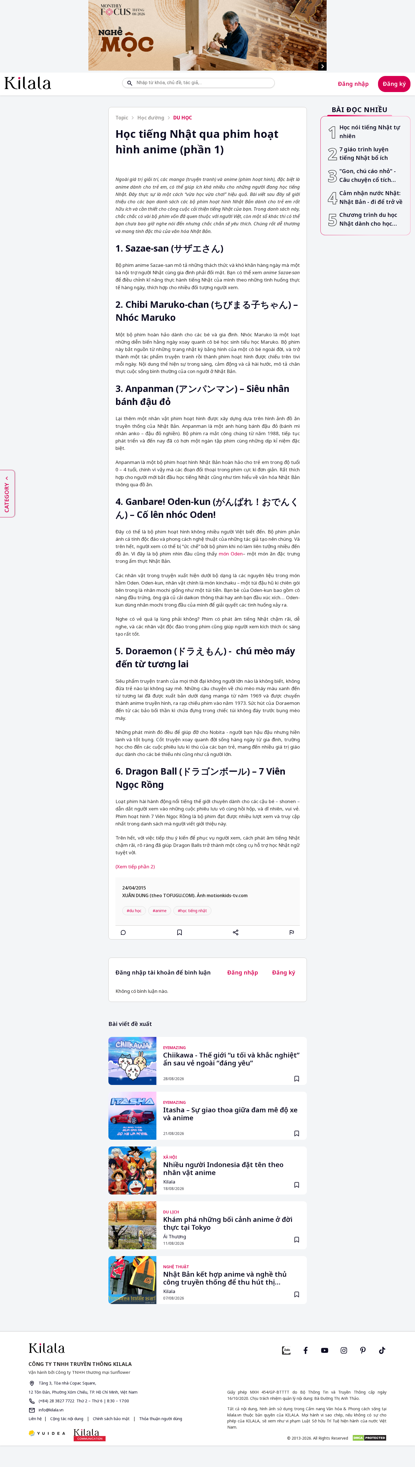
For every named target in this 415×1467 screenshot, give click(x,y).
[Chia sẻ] (235, 932)
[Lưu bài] (179, 932)
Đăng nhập (353, 84)
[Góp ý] (292, 932)
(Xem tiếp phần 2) (135, 866)
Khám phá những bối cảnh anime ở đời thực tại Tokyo (227, 1223)
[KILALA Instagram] (344, 1349)
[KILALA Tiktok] (382, 1349)
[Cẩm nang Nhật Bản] (116, 1348)
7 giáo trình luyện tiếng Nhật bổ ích (363, 153)
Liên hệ (35, 1418)
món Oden (231, 553)
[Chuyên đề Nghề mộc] (207, 35)
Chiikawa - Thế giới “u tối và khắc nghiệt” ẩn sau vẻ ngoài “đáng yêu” (231, 1059)
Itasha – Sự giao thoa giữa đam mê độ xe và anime (230, 1114)
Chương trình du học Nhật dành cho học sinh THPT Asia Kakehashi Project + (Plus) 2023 (368, 219)
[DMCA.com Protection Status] (369, 1438)
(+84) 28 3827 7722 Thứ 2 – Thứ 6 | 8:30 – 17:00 (83, 1400)
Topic (121, 117)
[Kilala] (28, 83)
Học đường (150, 117)
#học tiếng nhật (192, 910)
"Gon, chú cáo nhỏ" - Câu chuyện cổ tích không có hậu (367, 175)
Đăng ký (394, 84)
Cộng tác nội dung (66, 1418)
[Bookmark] (296, 1078)
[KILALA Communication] (90, 1435)
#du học (134, 910)
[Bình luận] (123, 932)
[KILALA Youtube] (324, 1349)
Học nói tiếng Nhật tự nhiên (369, 131)
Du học (182, 117)
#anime (160, 910)
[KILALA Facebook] (286, 1349)
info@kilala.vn (51, 1409)
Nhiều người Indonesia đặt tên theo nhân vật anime (223, 1169)
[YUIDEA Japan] (47, 1434)
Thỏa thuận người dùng (160, 1418)
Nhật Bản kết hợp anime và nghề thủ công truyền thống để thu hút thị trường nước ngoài (225, 1278)
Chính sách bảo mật (111, 1418)
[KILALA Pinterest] (363, 1349)
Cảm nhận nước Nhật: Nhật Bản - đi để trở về (371, 197)
